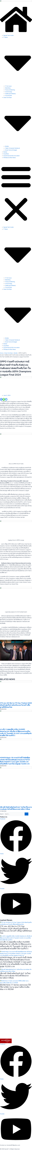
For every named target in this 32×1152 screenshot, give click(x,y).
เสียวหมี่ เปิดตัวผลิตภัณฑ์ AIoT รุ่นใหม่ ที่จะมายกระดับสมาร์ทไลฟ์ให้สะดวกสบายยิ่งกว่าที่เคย (15, 975)
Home (1, 353)
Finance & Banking (10, 90)
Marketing (7, 88)
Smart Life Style (8, 353)
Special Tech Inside (8, 35)
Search (2, 814)
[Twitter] (6, 399)
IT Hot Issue (8, 86)
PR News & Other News (9, 157)
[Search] (26, 814)
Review (5, 152)
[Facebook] (1, 399)
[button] (16, 193)
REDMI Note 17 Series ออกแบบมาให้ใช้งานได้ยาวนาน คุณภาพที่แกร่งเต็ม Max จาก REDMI (15, 987)
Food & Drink (8, 95)
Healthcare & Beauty (10, 93)
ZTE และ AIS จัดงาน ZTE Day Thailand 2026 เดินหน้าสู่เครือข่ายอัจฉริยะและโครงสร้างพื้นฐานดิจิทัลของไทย (16, 705)
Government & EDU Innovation (11, 155)
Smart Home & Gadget (11, 150)
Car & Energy (8, 91)
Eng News (6, 154)
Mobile (7, 146)
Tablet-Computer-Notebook (12, 148)
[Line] (3, 399)
